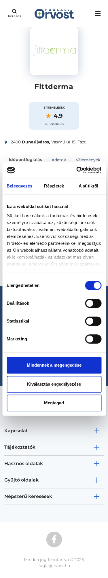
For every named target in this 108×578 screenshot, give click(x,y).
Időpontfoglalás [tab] (25, 159)
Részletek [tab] (54, 185)
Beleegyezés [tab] (19, 185)
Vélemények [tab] (88, 159)
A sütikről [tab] (88, 185)
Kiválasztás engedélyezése (54, 384)
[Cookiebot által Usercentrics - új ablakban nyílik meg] (76, 170)
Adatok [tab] (59, 159)
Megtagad (54, 402)
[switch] (93, 303)
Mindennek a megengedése (54, 365)
